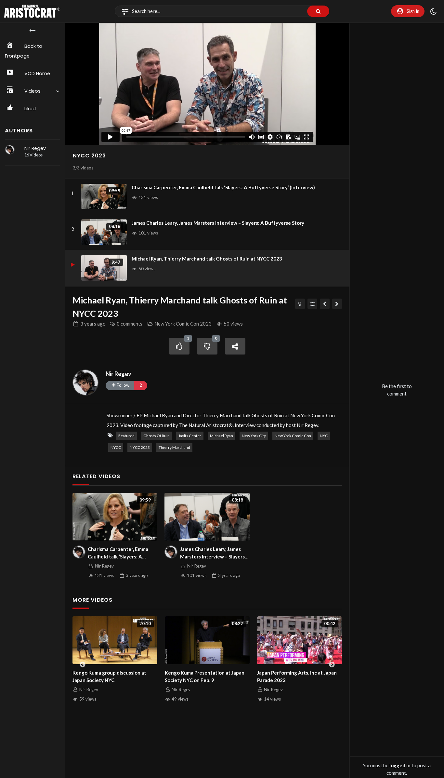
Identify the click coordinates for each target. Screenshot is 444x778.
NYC (324, 435)
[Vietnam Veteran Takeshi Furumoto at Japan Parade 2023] (337, 304)
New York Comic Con (293, 435)
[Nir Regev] (10, 149)
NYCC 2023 (89, 155)
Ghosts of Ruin (156, 435)
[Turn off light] (300, 304)
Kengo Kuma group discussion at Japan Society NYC (109, 676)
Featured (126, 435)
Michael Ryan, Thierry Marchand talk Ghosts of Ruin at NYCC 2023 (207, 259)
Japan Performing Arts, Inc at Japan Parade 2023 (297, 676)
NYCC (116, 447)
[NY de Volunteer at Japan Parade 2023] (325, 304)
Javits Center (189, 435)
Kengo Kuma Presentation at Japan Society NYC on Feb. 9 (204, 676)
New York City (254, 435)
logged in (400, 765)
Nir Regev (35, 148)
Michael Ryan (221, 435)
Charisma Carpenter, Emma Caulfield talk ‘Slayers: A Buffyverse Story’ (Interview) (223, 187)
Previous (82, 665)
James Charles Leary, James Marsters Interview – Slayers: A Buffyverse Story (218, 223)
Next (332, 665)
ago (93, 324)
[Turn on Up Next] (312, 304)
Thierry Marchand (174, 447)
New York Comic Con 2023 (183, 324)
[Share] (235, 346)
